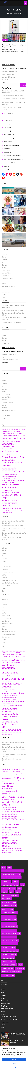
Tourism (6, 166)
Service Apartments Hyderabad (9, 474)
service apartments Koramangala (9, 488)
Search (3, 82)
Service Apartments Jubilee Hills (9, 482)
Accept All (14, 1059)
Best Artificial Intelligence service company (17, 429)
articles (6, 429)
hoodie (3, 441)
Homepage (9, 13)
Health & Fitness (8, 134)
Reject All (14, 1067)
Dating (5, 124)
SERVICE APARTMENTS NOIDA (11, 496)
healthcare (22, 438)
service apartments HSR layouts (13, 472)
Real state (6, 152)
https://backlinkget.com (8, 74)
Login (3, 332)
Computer (6, 120)
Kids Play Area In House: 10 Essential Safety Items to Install (18, 1034)
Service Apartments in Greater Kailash (9, 476)
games (10, 438)
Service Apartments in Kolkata (9, 478)
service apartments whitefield (9, 504)
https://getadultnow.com (8, 76)
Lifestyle (5, 40)
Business (6, 117)
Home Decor (7, 141)
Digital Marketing (18, 433)
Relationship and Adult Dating (11, 155)
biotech (14, 431)
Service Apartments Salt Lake (10, 500)
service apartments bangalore (10, 452)
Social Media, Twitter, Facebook (12, 159)
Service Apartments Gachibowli (8, 459)
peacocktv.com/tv (8, 446)
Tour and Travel (8, 162)
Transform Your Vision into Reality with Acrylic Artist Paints (14, 46)
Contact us (4, 337)
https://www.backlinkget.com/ (10, 357)
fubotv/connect (5, 438)
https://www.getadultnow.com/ (10, 359)
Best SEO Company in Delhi (7, 431)
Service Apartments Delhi (13, 457)
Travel (5, 169)
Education (6, 127)
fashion (18, 435)
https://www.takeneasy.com (9, 354)
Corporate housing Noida (8, 433)
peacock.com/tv (8, 444)
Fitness (23, 435)
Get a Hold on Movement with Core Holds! (13, 95)
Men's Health (15, 441)
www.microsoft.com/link (7, 512)
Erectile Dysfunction (12, 435)
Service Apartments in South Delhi (13, 480)
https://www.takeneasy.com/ (9, 71)
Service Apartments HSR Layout (9, 469)
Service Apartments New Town (10, 492)
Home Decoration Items (10, 145)
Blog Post (4, 340)
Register (4, 335)
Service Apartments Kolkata (12, 484)
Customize (14, 1063)
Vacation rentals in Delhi (13, 508)
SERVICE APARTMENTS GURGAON (12, 463)
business (18, 431)
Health (16, 438)
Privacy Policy (5, 343)
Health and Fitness (8, 138)
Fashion (6, 131)
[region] (14, 1058)
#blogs (3, 429)
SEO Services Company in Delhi (7, 448)
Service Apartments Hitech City (9, 467)
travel (3, 508)
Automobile (7, 113)
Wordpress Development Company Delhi (16, 510)
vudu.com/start (5, 510)
